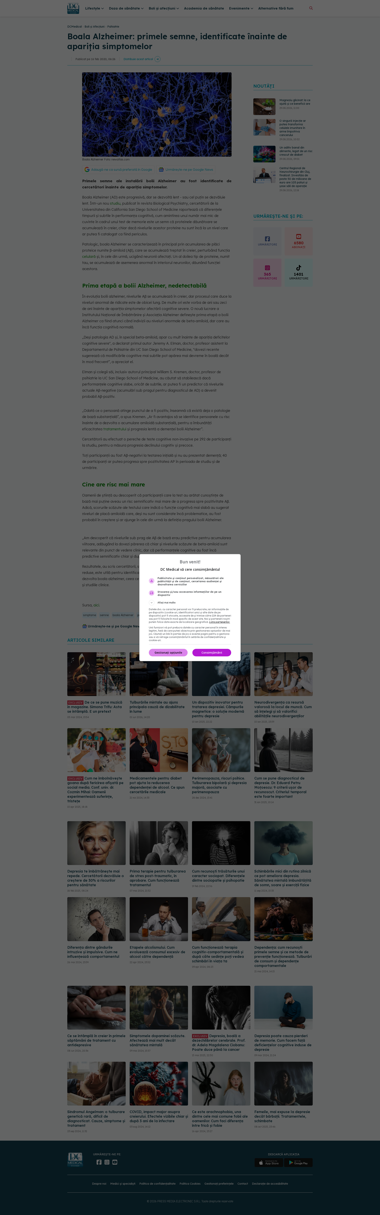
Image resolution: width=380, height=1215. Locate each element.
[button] (190, 602)
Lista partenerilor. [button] (219, 621)
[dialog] (190, 607)
